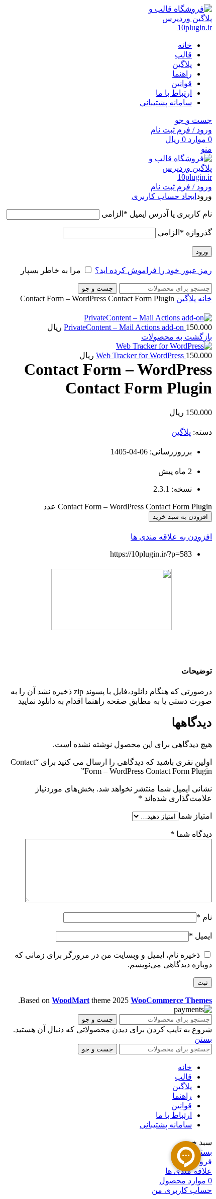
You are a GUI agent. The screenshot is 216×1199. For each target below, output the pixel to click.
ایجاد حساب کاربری (164, 196)
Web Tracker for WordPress (141, 355)
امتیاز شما (195, 816)
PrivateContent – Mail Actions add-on (125, 327)
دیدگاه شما (191, 834)
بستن (203, 1039)
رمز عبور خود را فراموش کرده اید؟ (153, 270)
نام (204, 917)
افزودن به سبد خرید (180, 516)
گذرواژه (185, 232)
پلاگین (185, 298)
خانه (204, 298)
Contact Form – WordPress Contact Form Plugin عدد (127, 506)
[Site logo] (174, 27)
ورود (202, 251)
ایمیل (200, 935)
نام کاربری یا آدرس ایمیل (156, 214)
